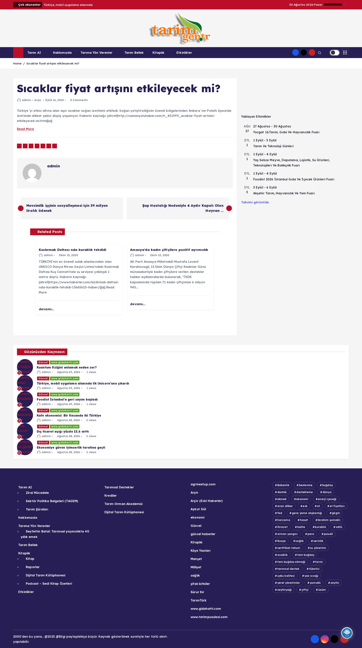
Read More (25, 129)
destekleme (304, 492)
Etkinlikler (184, 52)
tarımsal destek (288, 569)
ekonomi (197, 517)
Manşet (196, 559)
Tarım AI (34, 52)
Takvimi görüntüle (255, 202)
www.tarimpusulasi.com (209, 617)
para (311, 534)
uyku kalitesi (286, 576)
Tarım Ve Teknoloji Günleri (273, 146)
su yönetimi (318, 548)
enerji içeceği (327, 499)
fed (279, 513)
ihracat (282, 527)
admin (26, 100)
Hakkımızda (62, 52)
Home (17, 63)
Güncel (43, 362)
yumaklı (315, 582)
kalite (301, 527)
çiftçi (304, 589)
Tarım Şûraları (37, 509)
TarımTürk (198, 600)
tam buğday (305, 555)
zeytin (335, 582)
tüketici (314, 569)
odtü (339, 527)
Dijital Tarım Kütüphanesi (45, 575)
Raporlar (33, 567)
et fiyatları (337, 506)
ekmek (282, 499)
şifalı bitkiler (200, 584)
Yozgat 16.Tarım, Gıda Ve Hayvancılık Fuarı (286, 132)
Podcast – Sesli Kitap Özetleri (49, 583)
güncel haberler (203, 534)
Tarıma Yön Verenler (96, 52)
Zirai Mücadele (37, 493)
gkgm (336, 513)
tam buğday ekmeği (291, 562)
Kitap (30, 559)
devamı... (47, 309)
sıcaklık (282, 555)
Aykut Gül (198, 509)
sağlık (195, 575)
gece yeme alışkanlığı (307, 513)
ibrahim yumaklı (329, 520)
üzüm (322, 589)
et (318, 506)
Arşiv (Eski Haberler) (207, 501)
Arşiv (37, 100)
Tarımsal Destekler (119, 487)
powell (328, 534)
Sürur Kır (197, 592)
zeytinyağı (284, 589)
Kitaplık (158, 52)
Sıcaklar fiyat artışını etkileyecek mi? (52, 63)
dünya (327, 492)
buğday (327, 485)
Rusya (281, 541)
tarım (319, 562)
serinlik (318, 541)
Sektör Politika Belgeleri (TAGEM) (52, 501)
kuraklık (320, 527)
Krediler (110, 495)
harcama (283, 520)
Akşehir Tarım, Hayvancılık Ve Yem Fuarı (284, 193)
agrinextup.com (203, 484)
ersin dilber (285, 506)
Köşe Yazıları (200, 550)
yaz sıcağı (311, 576)
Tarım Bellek (134, 52)
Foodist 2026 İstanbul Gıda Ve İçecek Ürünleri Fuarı (293, 179)
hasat (304, 520)
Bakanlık (283, 485)
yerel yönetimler (288, 582)
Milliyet (196, 567)
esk (305, 506)
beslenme (305, 485)
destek (282, 492)
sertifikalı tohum (288, 548)
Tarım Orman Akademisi (123, 504)
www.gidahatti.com (64, 362)
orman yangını (287, 534)
